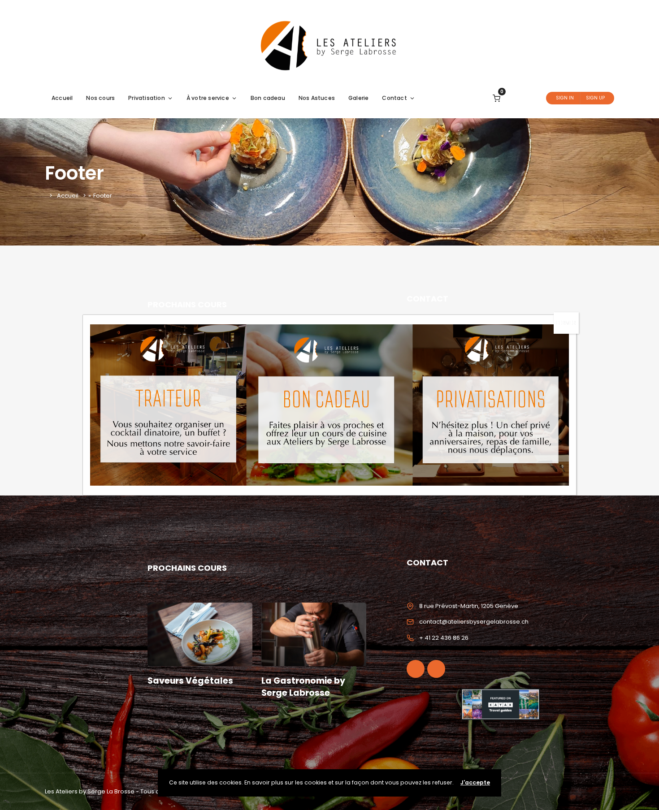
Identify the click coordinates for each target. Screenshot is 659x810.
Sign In (565, 98)
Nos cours (100, 98)
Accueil (62, 98)
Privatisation (146, 98)
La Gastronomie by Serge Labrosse (303, 687)
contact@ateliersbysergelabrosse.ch (474, 621)
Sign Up (595, 98)
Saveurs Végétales (190, 681)
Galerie (358, 98)
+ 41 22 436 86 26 (443, 637)
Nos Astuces (317, 98)
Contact (394, 98)
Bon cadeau (268, 98)
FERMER (566, 323)
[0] (496, 98)
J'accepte (475, 782)
